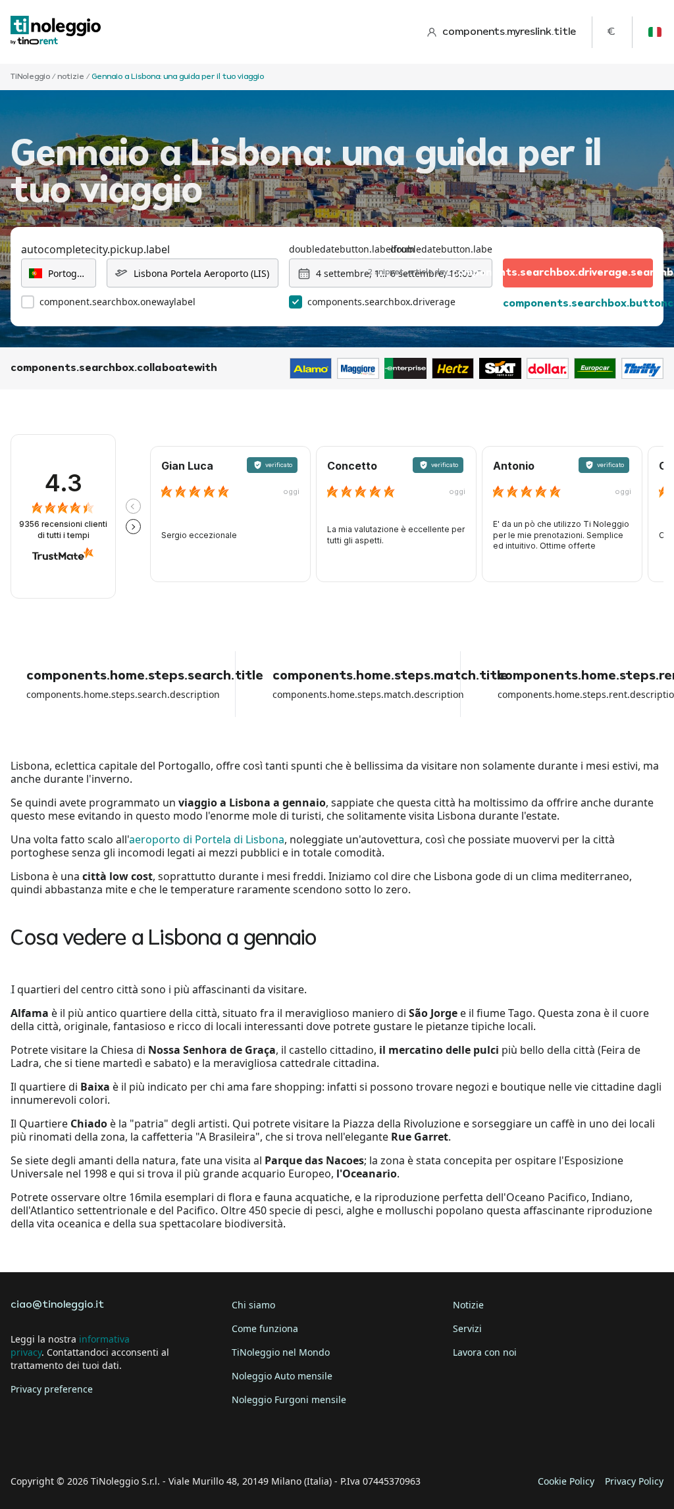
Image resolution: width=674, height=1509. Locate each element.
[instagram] (97, 1440)
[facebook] (24, 1440)
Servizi (467, 1328)
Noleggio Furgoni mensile (289, 1399)
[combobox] (58, 273)
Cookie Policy (566, 1481)
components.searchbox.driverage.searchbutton (578, 273)
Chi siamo (253, 1305)
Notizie (468, 1305)
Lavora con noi (485, 1352)
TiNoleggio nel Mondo (281, 1352)
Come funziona (265, 1328)
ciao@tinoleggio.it (57, 1305)
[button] (133, 506)
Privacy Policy (634, 1481)
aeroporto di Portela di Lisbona (206, 839)
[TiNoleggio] (56, 32)
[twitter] (60, 1440)
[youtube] (134, 1440)
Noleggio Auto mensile (282, 1376)
